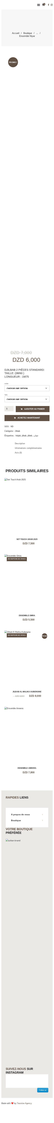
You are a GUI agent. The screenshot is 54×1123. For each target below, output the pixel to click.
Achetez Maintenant (29, 418)
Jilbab (17, 431)
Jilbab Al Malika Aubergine (27, 692)
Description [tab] (20, 443)
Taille (5, 395)
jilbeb (30, 435)
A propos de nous (20, 814)
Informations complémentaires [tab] (28, 448)
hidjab (18, 435)
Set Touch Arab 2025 (27, 539)
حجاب (35, 435)
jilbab (24, 435)
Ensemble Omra (27, 615)
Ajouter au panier (34, 409)
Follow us (42, 1090)
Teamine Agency (24, 1103)
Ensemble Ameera (27, 768)
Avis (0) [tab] (18, 453)
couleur (6, 383)
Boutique (27, 33)
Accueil (15, 33)
